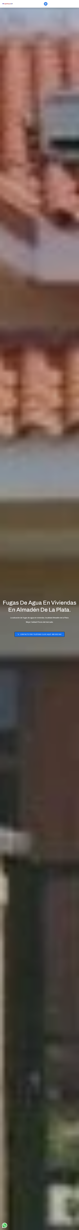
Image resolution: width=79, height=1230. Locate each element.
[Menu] (45, 4)
